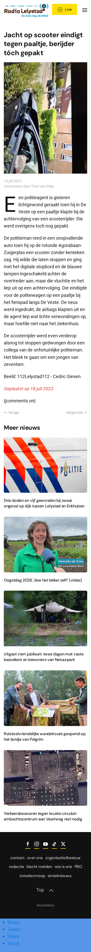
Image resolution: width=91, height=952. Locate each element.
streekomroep (32, 875)
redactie (16, 866)
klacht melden (39, 866)
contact (17, 857)
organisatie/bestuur (63, 857)
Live (68, 9)
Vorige (13, 412)
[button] (84, 10)
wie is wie (63, 866)
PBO (78, 866)
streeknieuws (60, 875)
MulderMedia (45, 905)
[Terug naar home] (27, 10)
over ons (35, 857)
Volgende (74, 412)
